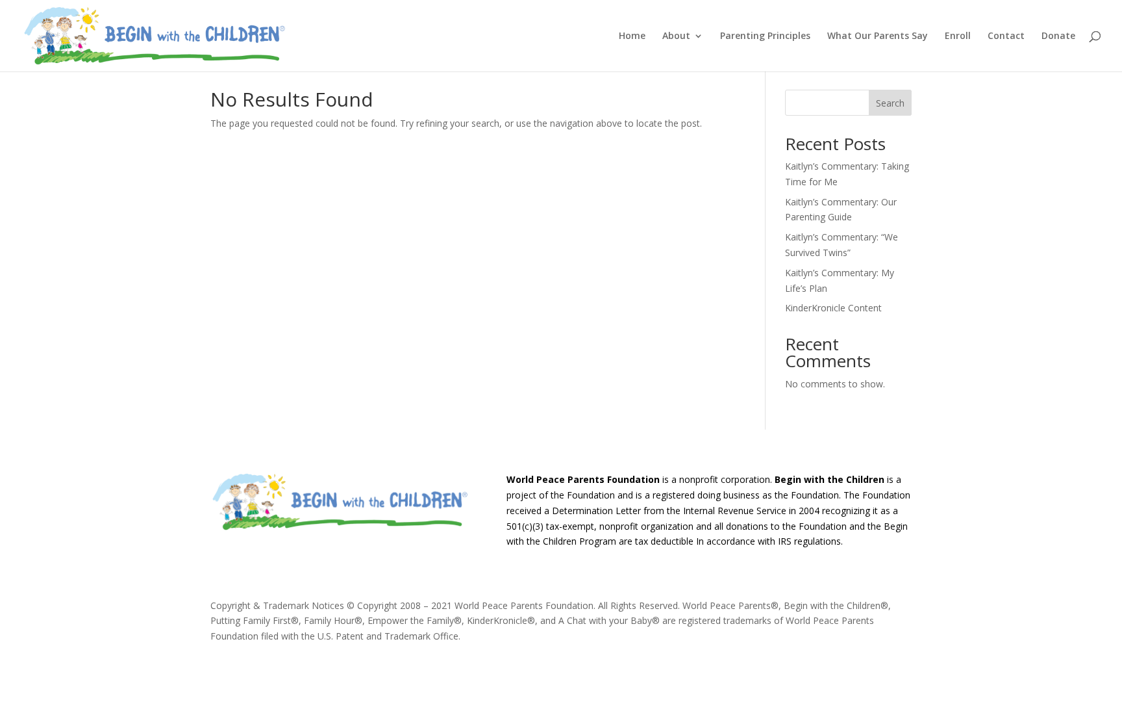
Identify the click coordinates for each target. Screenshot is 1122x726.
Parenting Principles (765, 36)
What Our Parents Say (877, 36)
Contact (1006, 36)
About (676, 36)
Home (632, 36)
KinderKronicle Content (833, 308)
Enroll (958, 36)
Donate (1058, 36)
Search (890, 103)
